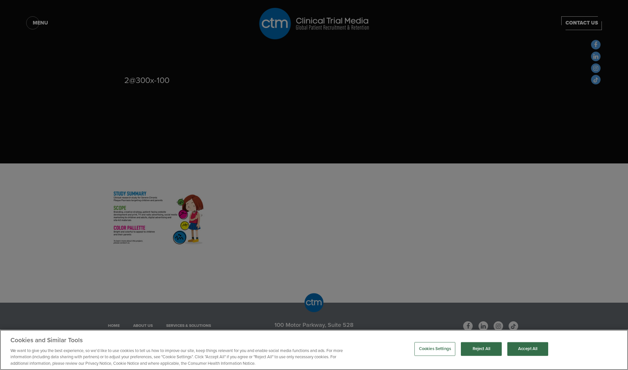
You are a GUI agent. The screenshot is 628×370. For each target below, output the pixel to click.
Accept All (527, 348)
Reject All (481, 348)
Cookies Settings (435, 348)
